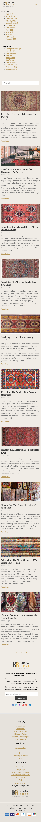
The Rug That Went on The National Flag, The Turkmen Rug (19, 616)
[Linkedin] (30, 705)
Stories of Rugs (11, 67)
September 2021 (12, 28)
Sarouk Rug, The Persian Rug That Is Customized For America (18, 170)
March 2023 (10, 16)
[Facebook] (13, 705)
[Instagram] (19, 705)
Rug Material (10, 58)
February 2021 (11, 39)
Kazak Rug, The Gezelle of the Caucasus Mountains (19, 393)
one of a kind (11, 51)
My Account (21, 747)
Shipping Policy (20, 734)
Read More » (5, 141)
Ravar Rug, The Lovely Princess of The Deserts (18, 115)
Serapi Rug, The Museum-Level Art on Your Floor (18, 283)
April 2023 (9, 14)
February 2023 (11, 19)
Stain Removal (11, 65)
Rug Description (12, 55)
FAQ (20, 780)
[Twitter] (16, 705)
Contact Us (20, 729)
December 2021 (12, 23)
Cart (20, 750)
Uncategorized (11, 69)
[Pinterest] (23, 705)
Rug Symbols (11, 62)
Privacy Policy (20, 739)
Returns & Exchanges (20, 736)
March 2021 (10, 37)
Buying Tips (20, 767)
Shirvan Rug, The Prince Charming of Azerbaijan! (18, 506)
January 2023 (11, 21)
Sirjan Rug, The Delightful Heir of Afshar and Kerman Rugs (19, 228)
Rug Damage (11, 53)
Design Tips (20, 769)
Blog (20, 758)
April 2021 (9, 35)
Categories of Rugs (13, 49)
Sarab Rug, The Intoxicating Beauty (17, 337)
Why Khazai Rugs (20, 731)
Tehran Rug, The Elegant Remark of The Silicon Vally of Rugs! (19, 561)
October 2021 (11, 25)
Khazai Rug (20, 726)
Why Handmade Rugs (20, 774)
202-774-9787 (20, 783)
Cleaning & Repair (20, 755)
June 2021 (9, 30)
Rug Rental (10, 60)
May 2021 (9, 32)
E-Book (20, 753)
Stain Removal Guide (20, 772)
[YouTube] (26, 705)
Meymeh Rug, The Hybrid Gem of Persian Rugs (20, 451)
